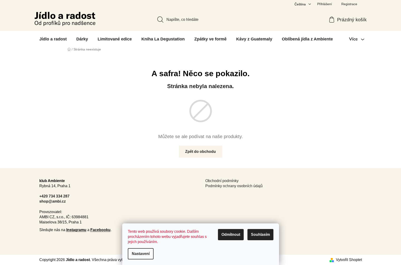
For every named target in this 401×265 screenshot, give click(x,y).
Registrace (349, 4)
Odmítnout (230, 234)
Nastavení (141, 254)
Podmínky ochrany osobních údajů (234, 186)
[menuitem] (53, 39)
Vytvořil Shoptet (349, 260)
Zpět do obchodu (200, 152)
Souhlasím (260, 234)
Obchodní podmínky (222, 181)
